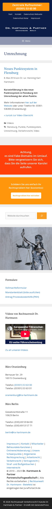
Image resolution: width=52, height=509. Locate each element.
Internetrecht (13, 467)
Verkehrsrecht (25, 130)
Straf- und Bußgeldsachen (20, 464)
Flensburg (12, 126)
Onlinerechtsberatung (18, 450)
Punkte (21, 126)
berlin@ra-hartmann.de (17, 432)
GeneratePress (42, 505)
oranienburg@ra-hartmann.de (21, 395)
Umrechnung (10, 130)
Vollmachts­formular (16, 287)
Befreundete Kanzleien (18, 447)
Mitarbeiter (37, 443)
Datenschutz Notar (20, 18)
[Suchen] (42, 215)
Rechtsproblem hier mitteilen (26, 195)
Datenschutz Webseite (33, 14)
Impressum (35, 18)
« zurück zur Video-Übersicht (18, 115)
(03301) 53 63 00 (23, 384)
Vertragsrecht (30, 460)
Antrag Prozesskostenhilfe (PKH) (22, 296)
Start (10, 14)
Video (36, 130)
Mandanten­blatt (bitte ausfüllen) (22, 292)
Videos (10, 123)
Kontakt (18, 14)
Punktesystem (34, 126)
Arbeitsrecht (33, 457)
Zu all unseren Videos (16, 349)
